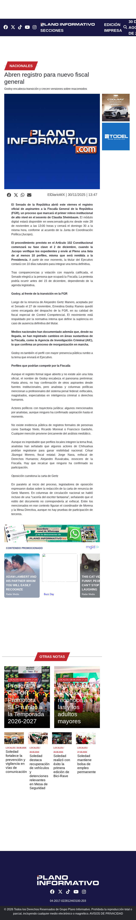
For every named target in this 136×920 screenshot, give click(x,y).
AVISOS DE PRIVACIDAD (106, 913)
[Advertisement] (52, 622)
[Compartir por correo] (29, 195)
